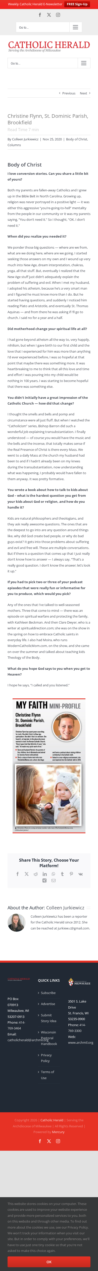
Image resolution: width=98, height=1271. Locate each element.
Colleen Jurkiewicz (25, 139)
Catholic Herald (51, 1120)
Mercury (58, 1132)
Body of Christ (76, 139)
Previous (68, 93)
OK (49, 1261)
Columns (14, 145)
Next (83, 93)
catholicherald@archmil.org (28, 1040)
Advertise (48, 1004)
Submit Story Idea (48, 1018)
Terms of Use (47, 1075)
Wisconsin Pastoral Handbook (49, 1038)
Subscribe (48, 992)
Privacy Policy (46, 1058)
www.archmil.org (80, 1042)
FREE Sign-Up (77, 4)
